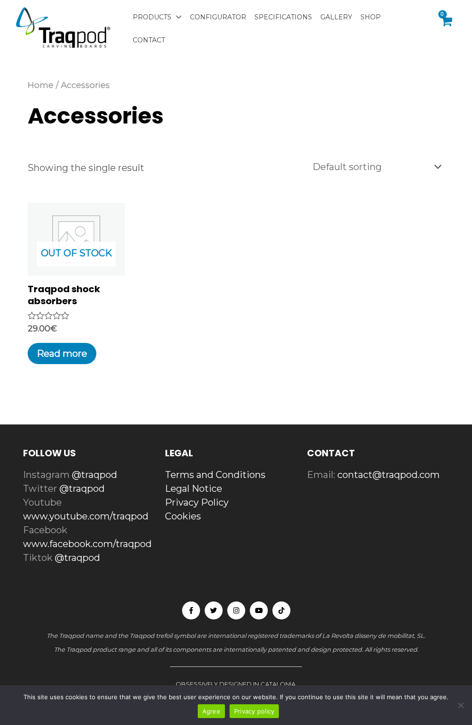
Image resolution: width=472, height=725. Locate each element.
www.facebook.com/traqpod (87, 543)
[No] (460, 705)
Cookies (183, 516)
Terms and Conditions (215, 474)
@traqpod (94, 474)
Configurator (218, 17)
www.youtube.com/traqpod (85, 516)
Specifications (283, 17)
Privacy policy (254, 711)
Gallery (336, 17)
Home (40, 85)
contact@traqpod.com (388, 474)
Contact (149, 40)
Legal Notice (193, 488)
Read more (62, 353)
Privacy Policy (197, 502)
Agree (211, 711)
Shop (370, 17)
